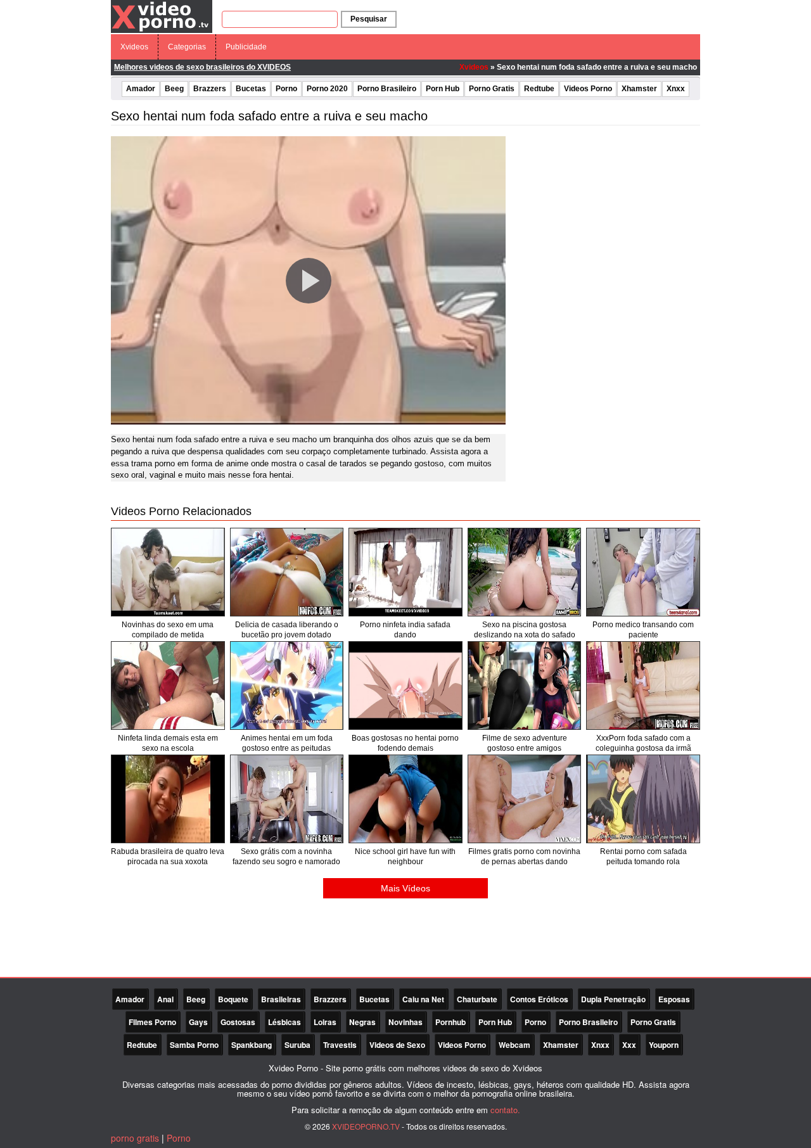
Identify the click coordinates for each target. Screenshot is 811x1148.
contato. (505, 1110)
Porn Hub (442, 88)
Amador (140, 88)
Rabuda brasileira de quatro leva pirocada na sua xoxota (167, 856)
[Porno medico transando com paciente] (643, 572)
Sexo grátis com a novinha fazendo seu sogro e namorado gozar (286, 861)
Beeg (174, 88)
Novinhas (405, 1022)
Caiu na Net (423, 999)
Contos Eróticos (539, 999)
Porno (286, 88)
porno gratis (135, 1138)
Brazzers (209, 88)
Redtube (539, 88)
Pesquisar (368, 19)
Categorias (187, 46)
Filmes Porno (152, 1022)
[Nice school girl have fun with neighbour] (405, 799)
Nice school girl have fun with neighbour (405, 856)
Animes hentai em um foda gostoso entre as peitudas (287, 743)
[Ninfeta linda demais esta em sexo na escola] (168, 685)
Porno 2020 (327, 88)
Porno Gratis (491, 88)
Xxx (629, 1044)
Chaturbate (477, 999)
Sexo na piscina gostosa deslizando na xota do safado (524, 629)
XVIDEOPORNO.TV (366, 1126)
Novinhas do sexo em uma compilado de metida (168, 629)
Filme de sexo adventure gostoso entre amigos (524, 743)
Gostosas (237, 1022)
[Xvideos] (161, 15)
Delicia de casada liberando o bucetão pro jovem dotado (286, 629)
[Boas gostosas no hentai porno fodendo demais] (405, 685)
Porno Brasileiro (386, 88)
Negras (362, 1022)
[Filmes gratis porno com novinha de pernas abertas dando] (524, 799)
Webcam (514, 1044)
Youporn (664, 1044)
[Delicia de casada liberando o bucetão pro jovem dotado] (287, 572)
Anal (165, 999)
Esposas (674, 999)
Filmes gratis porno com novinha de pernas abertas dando (524, 856)
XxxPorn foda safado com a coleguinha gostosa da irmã (643, 743)
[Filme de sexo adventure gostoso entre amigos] (524, 685)
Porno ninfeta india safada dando (405, 629)
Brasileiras (281, 999)
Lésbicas (284, 1022)
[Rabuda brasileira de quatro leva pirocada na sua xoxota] (168, 799)
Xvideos (134, 46)
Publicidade (246, 46)
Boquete (233, 999)
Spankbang (251, 1044)
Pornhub (450, 1022)
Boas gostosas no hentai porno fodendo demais (405, 743)
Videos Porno (588, 88)
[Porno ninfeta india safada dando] (405, 572)
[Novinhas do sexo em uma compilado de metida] (168, 572)
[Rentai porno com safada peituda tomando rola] (643, 799)
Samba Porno (194, 1044)
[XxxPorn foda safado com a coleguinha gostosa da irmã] (643, 685)
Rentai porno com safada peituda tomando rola (643, 856)
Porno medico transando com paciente (643, 629)
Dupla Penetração (613, 999)
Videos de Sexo (397, 1044)
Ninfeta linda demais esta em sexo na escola (168, 743)
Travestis (340, 1044)
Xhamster (639, 88)
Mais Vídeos (405, 888)
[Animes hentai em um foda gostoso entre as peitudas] (287, 685)
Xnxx (676, 88)
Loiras (325, 1022)
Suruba (297, 1044)
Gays (198, 1022)
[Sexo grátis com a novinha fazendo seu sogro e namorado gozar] (287, 799)
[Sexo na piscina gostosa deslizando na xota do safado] (524, 572)
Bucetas (251, 88)
